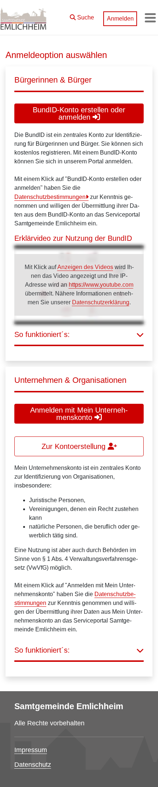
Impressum (30, 750)
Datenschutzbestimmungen (50, 197)
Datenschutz (32, 764)
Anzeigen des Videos (85, 267)
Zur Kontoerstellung (75, 446)
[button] (82, 16)
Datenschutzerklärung (100, 302)
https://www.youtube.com (101, 285)
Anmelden (120, 18)
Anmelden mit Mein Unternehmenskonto (79, 413)
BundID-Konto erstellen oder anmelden (79, 113)
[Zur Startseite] (23, 17)
